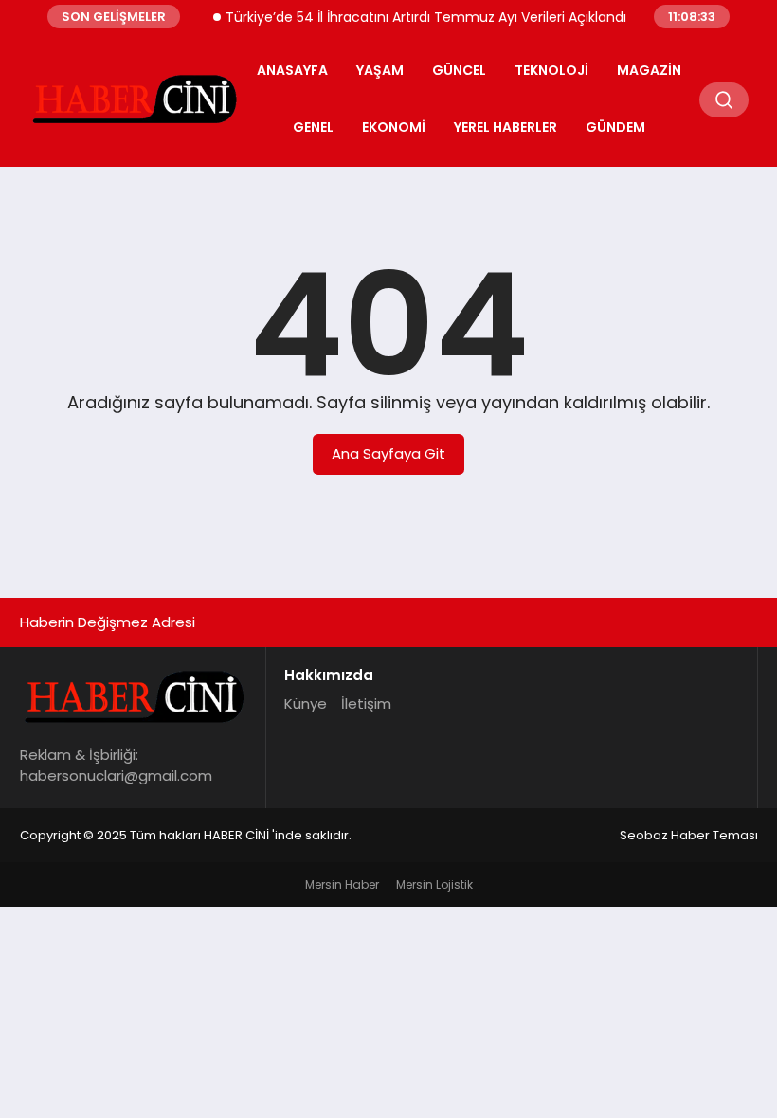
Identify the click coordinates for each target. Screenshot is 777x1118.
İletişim (366, 703)
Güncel (459, 70)
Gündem (615, 126)
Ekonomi (393, 126)
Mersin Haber (342, 884)
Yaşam (380, 70)
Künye (305, 703)
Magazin (649, 70)
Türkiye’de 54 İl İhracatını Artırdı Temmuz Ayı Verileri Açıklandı (416, 17)
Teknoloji (551, 70)
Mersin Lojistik (434, 884)
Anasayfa (292, 70)
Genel (313, 126)
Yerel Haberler (505, 126)
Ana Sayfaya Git (388, 453)
